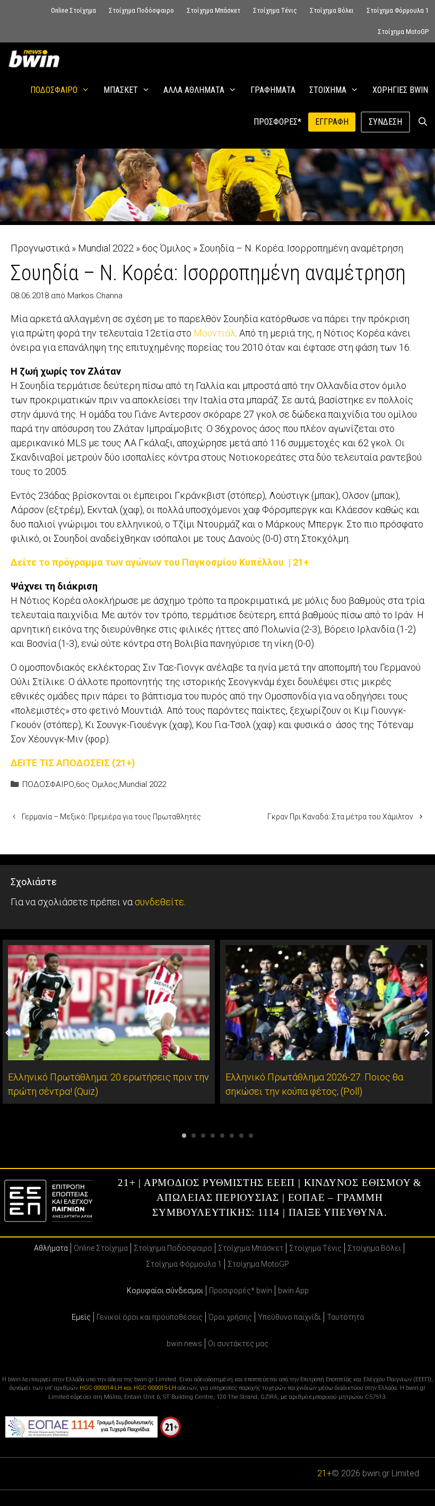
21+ (324, 1473)
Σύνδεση (385, 122)
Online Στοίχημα (73, 10)
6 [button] (232, 1135)
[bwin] (36, 58)
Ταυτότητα (345, 1317)
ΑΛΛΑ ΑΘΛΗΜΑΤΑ (193, 90)
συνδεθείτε (159, 901)
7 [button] (241, 1135)
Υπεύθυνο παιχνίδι (289, 1317)
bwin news (184, 1343)
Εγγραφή (332, 122)
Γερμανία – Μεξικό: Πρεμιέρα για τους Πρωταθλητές (111, 816)
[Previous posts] (8, 1033)
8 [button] (251, 1135)
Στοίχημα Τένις (275, 10)
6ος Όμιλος (166, 248)
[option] (109, 1022)
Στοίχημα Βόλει (332, 10)
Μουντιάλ (215, 333)
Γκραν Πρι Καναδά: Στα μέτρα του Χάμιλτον (340, 816)
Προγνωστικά (40, 248)
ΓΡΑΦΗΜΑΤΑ (272, 90)
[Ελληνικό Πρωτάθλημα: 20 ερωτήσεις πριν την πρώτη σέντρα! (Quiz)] (109, 1053)
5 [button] (222, 1135)
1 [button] (184, 1135)
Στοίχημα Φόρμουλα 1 (398, 10)
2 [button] (194, 1135)
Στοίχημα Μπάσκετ (213, 10)
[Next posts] (427, 1033)
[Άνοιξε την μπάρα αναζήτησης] (422, 122)
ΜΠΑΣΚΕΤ (120, 90)
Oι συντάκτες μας (238, 1343)
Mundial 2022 (106, 248)
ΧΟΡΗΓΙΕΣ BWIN (400, 90)
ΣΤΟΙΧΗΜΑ (327, 90)
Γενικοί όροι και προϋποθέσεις (150, 1317)
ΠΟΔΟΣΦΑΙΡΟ (53, 90)
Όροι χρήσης (230, 1317)
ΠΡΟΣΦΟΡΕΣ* (277, 122)
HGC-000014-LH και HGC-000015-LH (128, 1387)
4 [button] (213, 1135)
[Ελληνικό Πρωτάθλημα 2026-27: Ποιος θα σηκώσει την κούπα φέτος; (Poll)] (326, 1053)
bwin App (293, 1290)
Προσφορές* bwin (240, 1290)
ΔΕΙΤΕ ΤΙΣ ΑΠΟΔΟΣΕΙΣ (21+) (73, 762)
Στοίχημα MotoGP (403, 32)
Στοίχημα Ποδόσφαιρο (141, 10)
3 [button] (203, 1135)
